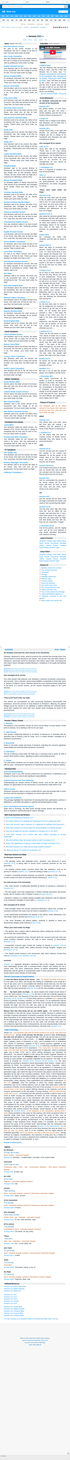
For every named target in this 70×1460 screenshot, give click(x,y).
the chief (57, 74)
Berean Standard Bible (12, 76)
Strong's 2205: (9, 1184)
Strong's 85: (8, 1157)
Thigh (57, 547)
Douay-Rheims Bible (12, 382)
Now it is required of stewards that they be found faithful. (20, 692)
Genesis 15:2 (44, 106)
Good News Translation (13, 251)
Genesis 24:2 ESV (10, 1299)
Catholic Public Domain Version (16, 392)
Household (54, 543)
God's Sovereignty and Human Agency (19, 806)
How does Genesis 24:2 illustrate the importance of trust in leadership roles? (33, 821)
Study (35, 40)
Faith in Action (9, 789)
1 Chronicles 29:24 (46, 526)
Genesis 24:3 (52, 911)
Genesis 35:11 (28, 1061)
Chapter (63, 649)
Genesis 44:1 (44, 478)
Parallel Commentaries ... (13, 1142)
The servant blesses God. (50, 587)
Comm (41, 40)
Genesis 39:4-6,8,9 (46, 465)
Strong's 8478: (9, 1267)
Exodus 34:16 (43, 1126)
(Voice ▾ (50, 43)
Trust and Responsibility (13, 772)
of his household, (45, 76)
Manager (63, 543)
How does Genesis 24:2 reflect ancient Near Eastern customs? (28, 847)
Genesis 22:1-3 (54, 871)
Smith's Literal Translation (14, 368)
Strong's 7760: (9, 1243)
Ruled (41, 547)
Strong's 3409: (9, 1279)
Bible (3, 27)
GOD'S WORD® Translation (14, 242)
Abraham (42, 541)
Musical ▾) (56, 43)
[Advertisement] (35, 635)
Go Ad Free (3, 1456)
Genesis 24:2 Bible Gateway (14, 1289)
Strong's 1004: (9, 1208)
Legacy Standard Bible (13, 154)
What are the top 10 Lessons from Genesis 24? (24, 850)
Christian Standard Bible (13, 192)
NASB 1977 (8, 142)
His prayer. (45, 572)
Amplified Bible (10, 166)
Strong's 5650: (9, 1196)
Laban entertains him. (49, 590)
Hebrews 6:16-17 (45, 214)
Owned (48, 545)
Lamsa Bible (8, 425)
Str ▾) (20, 43)
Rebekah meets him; (48, 576)
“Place (50, 78)
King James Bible (11, 98)
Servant (52, 547)
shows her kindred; (48, 583)
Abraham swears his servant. (51, 568)
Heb (45, 40)
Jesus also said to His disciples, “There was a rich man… (21, 691)
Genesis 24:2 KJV (10, 1303)
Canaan (9, 760)
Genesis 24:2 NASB (11, 1301)
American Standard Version (14, 212)
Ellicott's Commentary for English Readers (19, 977)
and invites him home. (49, 585)
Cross (30, 40)
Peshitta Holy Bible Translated (15, 437)
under (64, 78)
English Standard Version (14, 66)
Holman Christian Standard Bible (16, 202)
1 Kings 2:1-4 (44, 302)
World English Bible (11, 321)
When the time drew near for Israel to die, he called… (20, 713)
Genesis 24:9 (44, 496)
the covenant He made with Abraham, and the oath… (19, 716)
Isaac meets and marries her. (51, 600)
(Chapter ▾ (12, 43)
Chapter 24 (14, 27)
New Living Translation (13, 56)
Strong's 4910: (9, 1220)
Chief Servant (11, 732)
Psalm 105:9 (44, 235)
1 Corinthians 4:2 (46, 167)
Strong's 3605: (9, 1231)
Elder (59, 541)
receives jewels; (47, 581)
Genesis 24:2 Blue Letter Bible (15, 1286)
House (47, 543)
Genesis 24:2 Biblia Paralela (14, 1309)
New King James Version (13, 108)
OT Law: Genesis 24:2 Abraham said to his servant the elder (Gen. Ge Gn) (31, 1319)
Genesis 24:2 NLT (10, 1297)
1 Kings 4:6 (43, 118)
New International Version (14, 46)
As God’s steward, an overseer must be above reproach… (20, 694)
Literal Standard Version (13, 334)
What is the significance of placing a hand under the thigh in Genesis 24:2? (33, 843)
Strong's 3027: (9, 1255)
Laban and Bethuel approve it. (52, 594)
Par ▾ (16, 43)
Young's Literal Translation (14, 356)
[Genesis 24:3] (67, 651)
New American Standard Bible (15, 118)
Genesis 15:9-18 (59, 945)
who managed (58, 76)
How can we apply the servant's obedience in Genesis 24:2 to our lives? (32, 831)
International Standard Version (16, 261)
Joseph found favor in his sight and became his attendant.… (21, 671)
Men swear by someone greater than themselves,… (20, 715)
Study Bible (9, 649)
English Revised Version (13, 232)
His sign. (44, 574)
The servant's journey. (49, 570)
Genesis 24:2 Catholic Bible (14, 1315)
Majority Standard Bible (13, 311)
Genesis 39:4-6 (45, 894)
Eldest (64, 541)
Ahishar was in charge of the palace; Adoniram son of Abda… (21, 670)
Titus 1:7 (42, 175)
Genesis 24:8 (56, 1026)
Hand (41, 543)
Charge (49, 541)
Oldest (41, 545)
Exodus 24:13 (44, 359)
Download (62, 94)
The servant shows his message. (53, 592)
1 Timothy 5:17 (45, 432)
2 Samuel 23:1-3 (45, 331)
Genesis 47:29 (44, 195)
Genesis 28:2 (19, 1111)
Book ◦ (57, 649)
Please (55, 545)
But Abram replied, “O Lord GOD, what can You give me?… (21, 668)
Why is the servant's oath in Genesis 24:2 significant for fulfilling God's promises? (35, 824)
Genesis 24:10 (44, 449)
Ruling (46, 547)
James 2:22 (52, 877)
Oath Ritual (10, 752)
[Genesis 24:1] (2, 651)
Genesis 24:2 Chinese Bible (14, 1311)
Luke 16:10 (36, 923)
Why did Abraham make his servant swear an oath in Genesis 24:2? (30, 840)
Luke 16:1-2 (43, 146)
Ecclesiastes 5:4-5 (15, 956)
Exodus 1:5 (21, 998)
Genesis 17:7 (9, 942)
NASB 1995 (8, 130)
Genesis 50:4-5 (45, 245)
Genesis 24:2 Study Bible (13, 1307)
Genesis (8, 27)
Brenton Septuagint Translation (16, 462)
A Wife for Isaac (44, 65)
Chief (55, 541)
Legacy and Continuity (12, 798)
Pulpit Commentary (11, 1030)
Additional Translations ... (14, 472)
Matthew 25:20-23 (35, 917)
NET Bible (8, 273)
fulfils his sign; (46, 579)
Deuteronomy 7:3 (55, 1126)
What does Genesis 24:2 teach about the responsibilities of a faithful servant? (34, 828)
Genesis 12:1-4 (23, 871)
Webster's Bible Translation (14, 298)
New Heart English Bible (13, 285)
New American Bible (12, 402)
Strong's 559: (9, 1172)
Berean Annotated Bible (13, 180)
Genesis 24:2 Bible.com (12, 1291)
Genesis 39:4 (44, 128)
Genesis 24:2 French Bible (13, 1313)
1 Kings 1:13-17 (45, 270)
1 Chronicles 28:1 (46, 376)
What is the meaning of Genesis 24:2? (19, 818)
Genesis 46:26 (11, 998)
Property (63, 545)
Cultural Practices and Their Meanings (19, 780)
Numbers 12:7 (44, 368)
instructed (50, 74)
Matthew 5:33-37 (29, 956)
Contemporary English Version (16, 222)
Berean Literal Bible (11, 86)
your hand (57, 78)
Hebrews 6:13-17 (10, 950)
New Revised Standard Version (16, 411)
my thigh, (42, 80)
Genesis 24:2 (9, 964)
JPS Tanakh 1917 (10, 453)
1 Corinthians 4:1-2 (42, 900)
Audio (25, 40)
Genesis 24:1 (9, 863)
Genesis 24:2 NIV (10, 1295)
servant (63, 74)
